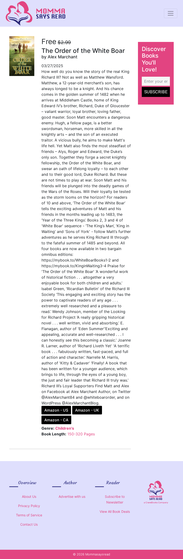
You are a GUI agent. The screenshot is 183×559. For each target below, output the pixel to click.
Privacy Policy (29, 506)
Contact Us (29, 524)
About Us (29, 496)
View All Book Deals (115, 511)
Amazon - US (56, 410)
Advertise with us (72, 496)
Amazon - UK (87, 410)
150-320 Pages (81, 434)
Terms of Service (29, 515)
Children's (64, 428)
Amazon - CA (56, 420)
